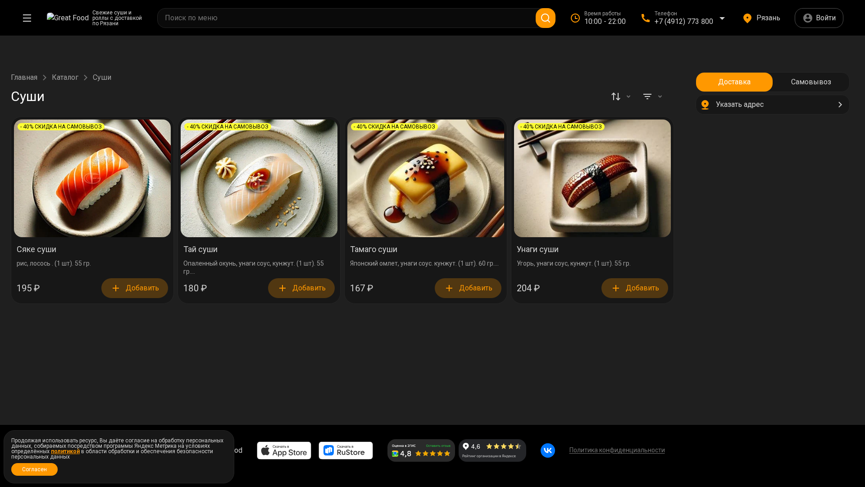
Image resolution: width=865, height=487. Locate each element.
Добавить (142, 288)
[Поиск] (545, 18)
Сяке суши (36, 249)
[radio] (734, 82)
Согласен (34, 469)
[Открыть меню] (27, 18)
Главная (24, 77)
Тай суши (200, 249)
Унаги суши (538, 249)
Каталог (65, 77)
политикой (65, 451)
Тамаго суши (373, 249)
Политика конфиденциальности (617, 450)
